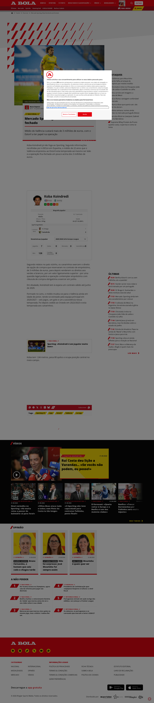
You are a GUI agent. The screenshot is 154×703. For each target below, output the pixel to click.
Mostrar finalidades (69, 114)
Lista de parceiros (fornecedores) (57, 107)
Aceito (85, 114)
